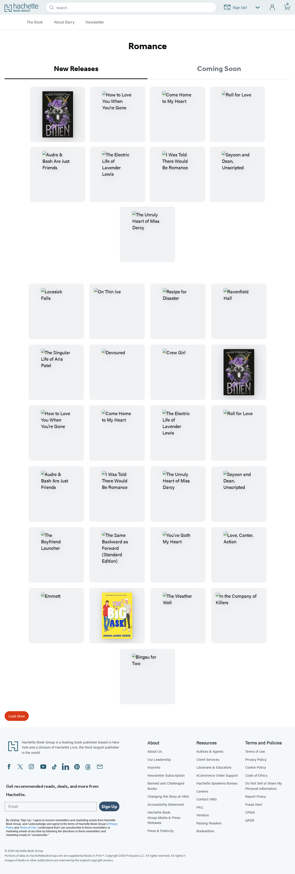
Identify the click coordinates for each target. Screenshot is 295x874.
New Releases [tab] (76, 68)
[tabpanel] (147, 178)
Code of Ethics (256, 775)
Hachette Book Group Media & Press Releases (164, 817)
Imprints (154, 767)
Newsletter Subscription (166, 775)
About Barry (64, 22)
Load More (17, 715)
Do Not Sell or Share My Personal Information (263, 786)
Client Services (207, 759)
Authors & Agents (209, 751)
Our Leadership (159, 759)
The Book (35, 22)
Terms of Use (255, 751)
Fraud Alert (253, 804)
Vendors (202, 814)
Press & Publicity (161, 830)
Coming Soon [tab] (219, 68)
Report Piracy (255, 796)
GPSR (249, 820)
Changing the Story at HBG (168, 796)
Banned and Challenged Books (166, 786)
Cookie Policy (255, 767)
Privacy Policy (255, 759)
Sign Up (109, 806)
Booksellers (205, 830)
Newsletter (95, 22)
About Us (155, 751)
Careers (202, 791)
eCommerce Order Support (217, 775)
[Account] (272, 7)
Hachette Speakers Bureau (216, 783)
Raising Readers (208, 822)
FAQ (199, 807)
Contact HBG (206, 799)
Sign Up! (240, 7)
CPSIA (250, 812)
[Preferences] (257, 7)
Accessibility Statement (166, 804)
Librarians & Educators (213, 767)
